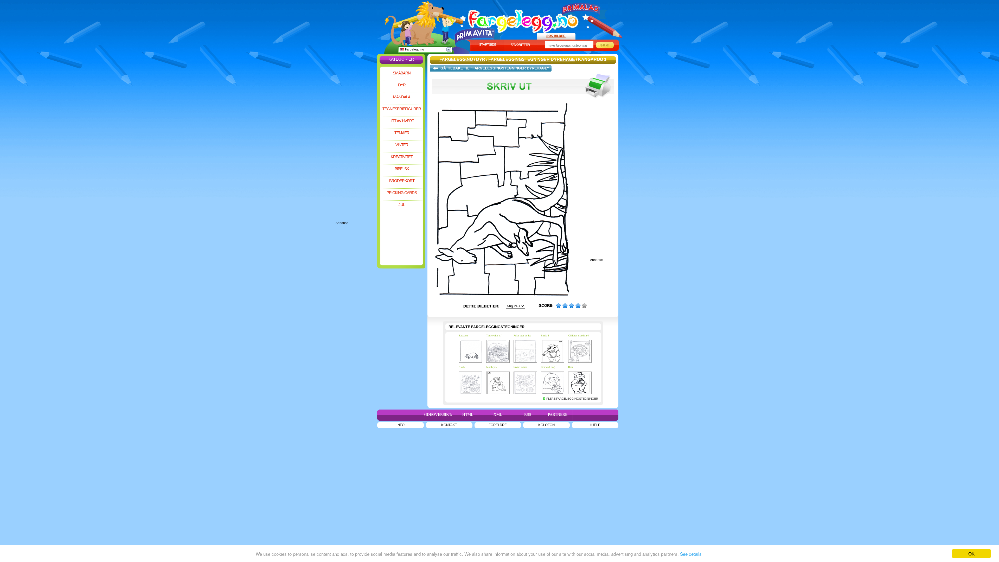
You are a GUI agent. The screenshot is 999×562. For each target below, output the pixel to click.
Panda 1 (545, 335)
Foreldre (498, 425)
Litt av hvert (401, 121)
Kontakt (449, 425)
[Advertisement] (356, 143)
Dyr (402, 85)
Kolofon (546, 425)
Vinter (401, 145)
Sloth (462, 367)
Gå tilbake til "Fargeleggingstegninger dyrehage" (494, 68)
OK (971, 553)
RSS (527, 414)
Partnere (557, 414)
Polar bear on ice (522, 335)
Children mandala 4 (578, 335)
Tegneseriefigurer (401, 109)
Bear (570, 367)
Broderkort (401, 180)
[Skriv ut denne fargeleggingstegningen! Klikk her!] (523, 101)
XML (498, 414)
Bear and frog (548, 367)
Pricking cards (402, 192)
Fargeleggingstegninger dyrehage (531, 59)
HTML (467, 414)
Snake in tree (520, 367)
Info (400, 425)
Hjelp (595, 425)
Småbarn (402, 73)
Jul (402, 204)
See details (691, 554)
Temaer (401, 133)
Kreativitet (402, 157)
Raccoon (463, 335)
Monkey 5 (491, 367)
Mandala (401, 97)
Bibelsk (402, 169)
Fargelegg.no (414, 49)
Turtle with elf (493, 335)
